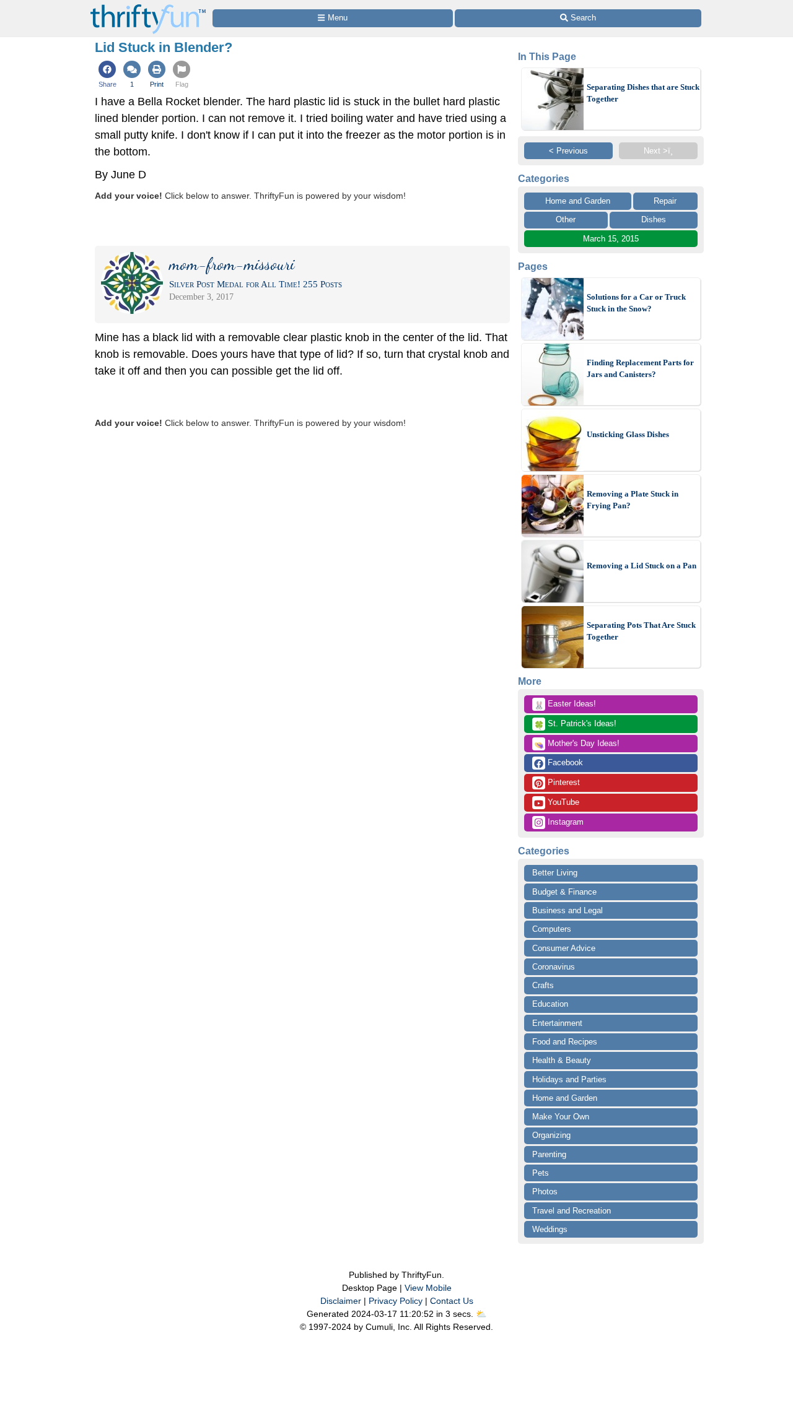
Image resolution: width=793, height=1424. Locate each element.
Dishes (653, 219)
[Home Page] (148, 7)
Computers (551, 929)
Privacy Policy (396, 1301)
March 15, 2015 (611, 238)
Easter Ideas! (565, 704)
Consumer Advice (563, 948)
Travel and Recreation (571, 1210)
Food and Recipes (564, 1041)
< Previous (568, 150)
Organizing (551, 1135)
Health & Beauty (561, 1060)
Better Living (554, 872)
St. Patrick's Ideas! (575, 724)
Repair (665, 201)
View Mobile (428, 1288)
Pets (540, 1173)
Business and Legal (567, 910)
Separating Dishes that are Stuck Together (643, 93)
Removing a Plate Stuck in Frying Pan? (632, 500)
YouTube (562, 802)
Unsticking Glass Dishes (628, 434)
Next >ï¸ (658, 150)
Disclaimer (340, 1301)
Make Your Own (560, 1116)
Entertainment (557, 1023)
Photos (545, 1191)
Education (550, 1004)
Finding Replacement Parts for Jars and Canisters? (640, 369)
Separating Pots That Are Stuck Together (641, 631)
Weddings (549, 1229)
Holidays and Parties (569, 1079)
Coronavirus (553, 966)
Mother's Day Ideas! (577, 744)
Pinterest (562, 782)
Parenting (549, 1154)
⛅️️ (481, 1314)
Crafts (543, 985)
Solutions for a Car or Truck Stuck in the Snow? (636, 303)
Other (566, 219)
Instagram (564, 822)
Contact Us (451, 1301)
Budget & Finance (564, 892)
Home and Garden (577, 201)
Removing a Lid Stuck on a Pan (641, 565)
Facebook (564, 762)
